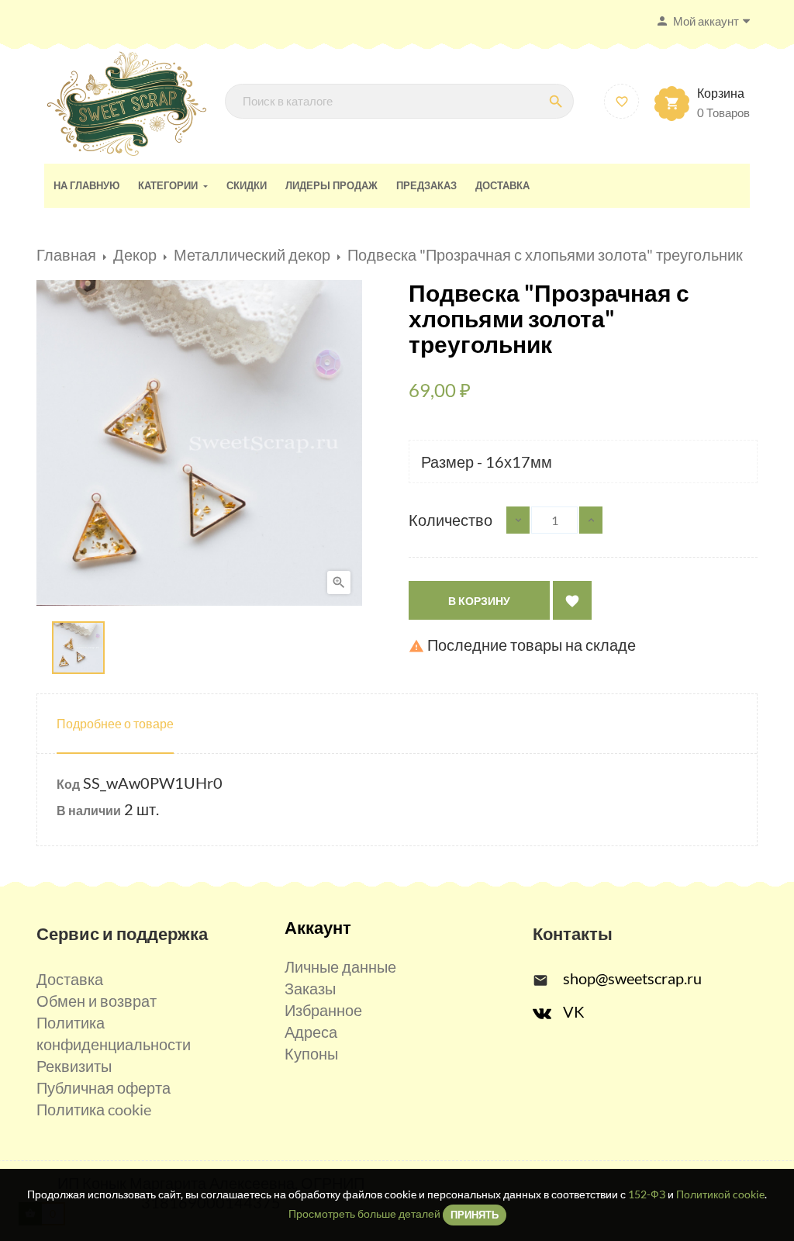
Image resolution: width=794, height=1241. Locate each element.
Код (68, 783)
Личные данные (340, 966)
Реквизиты (74, 1065)
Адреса (311, 1031)
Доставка (69, 979)
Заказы (310, 988)
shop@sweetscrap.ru (632, 978)
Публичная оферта (103, 1087)
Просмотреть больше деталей (364, 1213)
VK (574, 1011)
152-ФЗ (646, 1194)
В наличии (89, 810)
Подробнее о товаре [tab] (115, 723)
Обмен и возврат (96, 1000)
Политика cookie (93, 1109)
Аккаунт (318, 927)
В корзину (479, 600)
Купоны (311, 1053)
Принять (475, 1214)
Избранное (323, 1010)
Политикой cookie (720, 1194)
